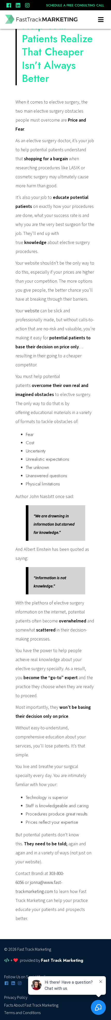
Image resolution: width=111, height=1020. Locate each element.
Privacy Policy (15, 997)
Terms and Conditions (22, 1013)
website (32, 311)
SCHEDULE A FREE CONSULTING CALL (75, 5)
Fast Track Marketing (62, 960)
